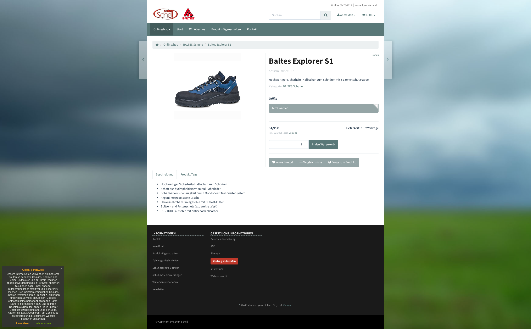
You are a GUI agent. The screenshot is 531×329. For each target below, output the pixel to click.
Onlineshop (160, 29)
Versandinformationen (165, 282)
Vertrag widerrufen (224, 261)
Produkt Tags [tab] (188, 174)
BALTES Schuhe (293, 86)
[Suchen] (326, 15)
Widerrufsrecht (219, 276)
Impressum (217, 269)
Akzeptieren (23, 323)
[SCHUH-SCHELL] (188, 14)
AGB (213, 246)
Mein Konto (158, 246)
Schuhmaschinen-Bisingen (167, 275)
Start (180, 29)
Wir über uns (197, 29)
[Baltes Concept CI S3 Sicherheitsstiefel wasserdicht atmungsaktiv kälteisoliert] (143, 59)
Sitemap (215, 253)
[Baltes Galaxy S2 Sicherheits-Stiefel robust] (388, 59)
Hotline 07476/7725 (341, 5)
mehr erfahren (43, 323)
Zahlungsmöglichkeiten (165, 260)
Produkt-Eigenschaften (226, 29)
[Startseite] (157, 45)
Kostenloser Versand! (366, 5)
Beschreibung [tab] (164, 174)
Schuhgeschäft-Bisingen (165, 268)
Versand (293, 133)
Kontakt (252, 29)
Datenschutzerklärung (223, 239)
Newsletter (158, 289)
